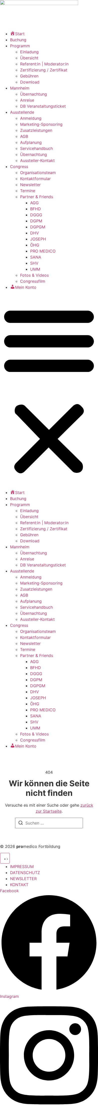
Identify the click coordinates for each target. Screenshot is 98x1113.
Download (29, 82)
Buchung (18, 39)
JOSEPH (38, 238)
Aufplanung (31, 142)
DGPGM (37, 226)
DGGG (36, 214)
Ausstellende (22, 112)
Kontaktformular (35, 178)
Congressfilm (32, 281)
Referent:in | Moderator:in (44, 63)
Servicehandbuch (36, 148)
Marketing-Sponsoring (41, 124)
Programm (20, 45)
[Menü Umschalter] (5, 858)
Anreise (27, 100)
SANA (35, 257)
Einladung (29, 51)
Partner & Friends (36, 196)
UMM (35, 269)
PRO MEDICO (43, 251)
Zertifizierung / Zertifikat (43, 69)
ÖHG (34, 245)
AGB (24, 136)
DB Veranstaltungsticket (43, 106)
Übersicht (29, 57)
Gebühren (29, 75)
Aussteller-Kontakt (37, 160)
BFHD (35, 208)
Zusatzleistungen (36, 130)
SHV (34, 263)
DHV (34, 232)
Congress (19, 166)
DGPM (36, 220)
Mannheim (19, 88)
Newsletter (30, 184)
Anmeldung (30, 118)
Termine (27, 190)
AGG (34, 202)
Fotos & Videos (34, 275)
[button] (49, 389)
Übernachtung (33, 94)
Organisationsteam (38, 172)
